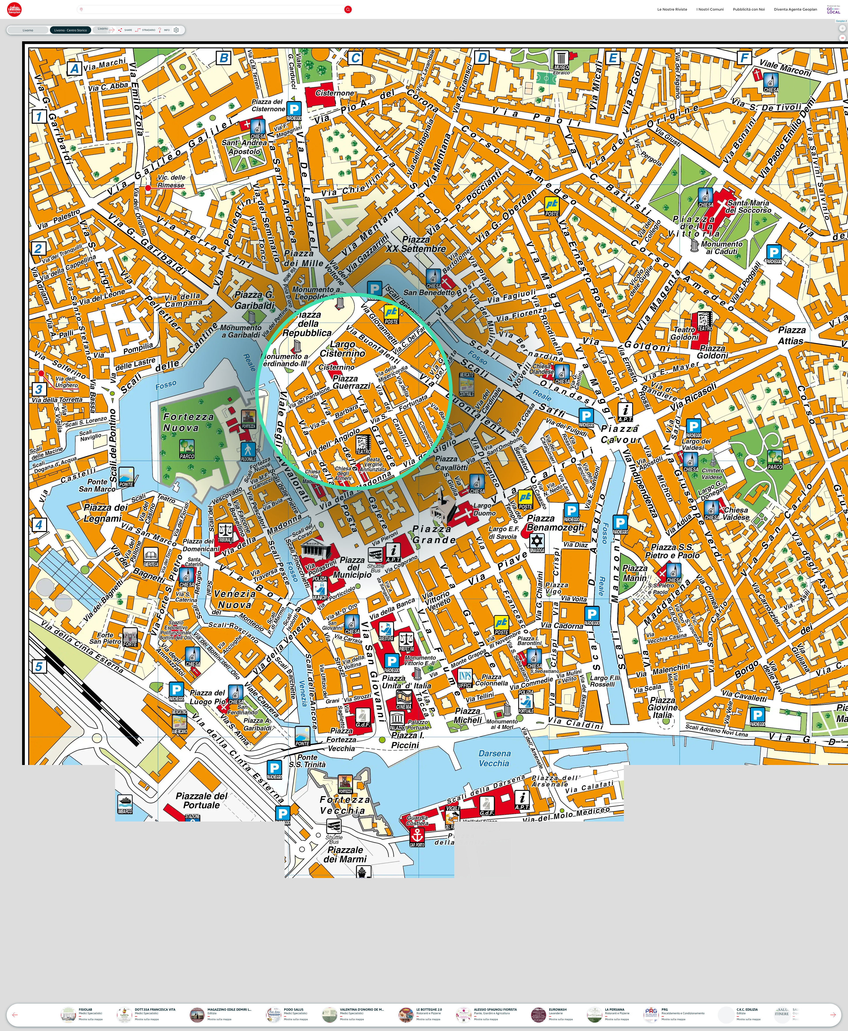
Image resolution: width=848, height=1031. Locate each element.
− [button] (842, 38)
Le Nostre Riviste (672, 9)
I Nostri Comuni (710, 9)
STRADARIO (148, 30)
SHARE (128, 30)
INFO (162, 31)
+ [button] (842, 28)
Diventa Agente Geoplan (795, 9)
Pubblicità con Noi (749, 9)
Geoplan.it (841, 21)
